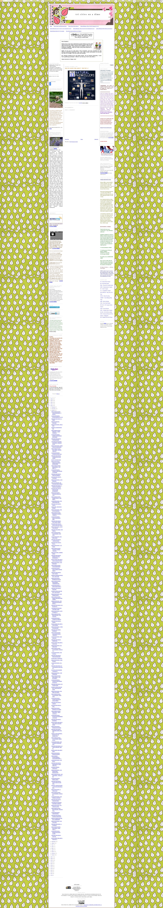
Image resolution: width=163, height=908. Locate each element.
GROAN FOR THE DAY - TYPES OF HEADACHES (57, 627)
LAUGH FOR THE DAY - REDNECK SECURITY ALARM (55, 832)
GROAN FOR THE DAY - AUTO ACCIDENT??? (56, 612)
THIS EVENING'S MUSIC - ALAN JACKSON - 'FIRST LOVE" (56, 695)
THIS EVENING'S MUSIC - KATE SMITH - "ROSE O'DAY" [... (56, 828)
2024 (52, 402)
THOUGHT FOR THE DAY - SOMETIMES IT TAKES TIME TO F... (56, 764)
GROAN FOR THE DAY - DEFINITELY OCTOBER (56, 709)
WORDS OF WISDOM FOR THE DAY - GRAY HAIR (57, 576)
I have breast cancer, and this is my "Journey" (73, 31)
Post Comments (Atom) (74, 141)
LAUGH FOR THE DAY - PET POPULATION (56, 537)
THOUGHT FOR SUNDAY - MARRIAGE (56, 630)
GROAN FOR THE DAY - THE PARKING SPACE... (56, 595)
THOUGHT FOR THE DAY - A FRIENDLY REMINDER (56, 486)
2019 (52, 860)
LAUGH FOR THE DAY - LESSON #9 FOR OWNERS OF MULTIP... (56, 681)
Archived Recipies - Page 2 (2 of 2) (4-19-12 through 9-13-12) (83, 28)
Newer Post (67, 139)
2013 (52, 870)
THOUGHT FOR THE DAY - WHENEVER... (56, 640)
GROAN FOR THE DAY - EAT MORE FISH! (56, 646)
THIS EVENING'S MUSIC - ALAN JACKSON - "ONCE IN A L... (56, 650)
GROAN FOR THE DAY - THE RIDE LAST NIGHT (56, 692)
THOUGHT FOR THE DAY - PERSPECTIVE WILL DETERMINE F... (56, 557)
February (53, 853)
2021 (52, 856)
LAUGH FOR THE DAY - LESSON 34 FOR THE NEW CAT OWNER (56, 471)
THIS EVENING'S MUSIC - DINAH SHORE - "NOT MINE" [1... (56, 467)
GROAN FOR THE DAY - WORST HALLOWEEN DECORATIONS (55, 463)
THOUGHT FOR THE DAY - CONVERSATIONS (56, 439)
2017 (52, 863)
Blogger (58, 393)
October (53, 410)
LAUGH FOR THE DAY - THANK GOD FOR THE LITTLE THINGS (56, 699)
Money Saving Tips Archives (73, 26)
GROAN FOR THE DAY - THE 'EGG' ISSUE (56, 822)
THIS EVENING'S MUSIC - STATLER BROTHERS (56, 566)
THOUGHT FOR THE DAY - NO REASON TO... (56, 606)
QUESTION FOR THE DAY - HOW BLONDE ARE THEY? (56, 524)
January (53, 854)
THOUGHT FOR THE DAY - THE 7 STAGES (56, 573)
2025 (52, 400)
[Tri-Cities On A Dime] (50, 85)
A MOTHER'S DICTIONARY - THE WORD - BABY (56, 609)
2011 (52, 873)
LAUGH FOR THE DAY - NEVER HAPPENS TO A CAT (57, 416)
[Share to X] (85, 103)
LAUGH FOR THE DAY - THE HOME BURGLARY (56, 502)
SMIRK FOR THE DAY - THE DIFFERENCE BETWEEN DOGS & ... (56, 602)
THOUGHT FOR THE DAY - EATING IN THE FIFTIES (56, 816)
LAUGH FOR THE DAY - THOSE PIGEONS (55, 813)
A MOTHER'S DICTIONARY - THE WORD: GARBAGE (56, 803)
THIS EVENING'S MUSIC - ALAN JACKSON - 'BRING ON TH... (56, 739)
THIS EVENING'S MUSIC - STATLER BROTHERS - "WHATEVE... (56, 634)
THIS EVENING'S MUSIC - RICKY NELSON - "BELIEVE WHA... (57, 809)
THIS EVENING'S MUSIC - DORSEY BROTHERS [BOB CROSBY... (56, 598)
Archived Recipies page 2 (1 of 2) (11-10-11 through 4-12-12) (60, 28)
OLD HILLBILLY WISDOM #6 (56, 658)
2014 (52, 868)
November (53, 408)
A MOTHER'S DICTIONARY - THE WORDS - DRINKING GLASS (56, 443)
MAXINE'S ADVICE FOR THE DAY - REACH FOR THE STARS (56, 688)
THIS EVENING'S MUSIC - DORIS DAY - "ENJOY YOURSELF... (56, 432)
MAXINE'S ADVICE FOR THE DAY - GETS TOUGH (56, 592)
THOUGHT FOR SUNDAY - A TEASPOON (56, 825)
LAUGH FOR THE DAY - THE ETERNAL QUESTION (56, 797)
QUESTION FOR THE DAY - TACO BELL (56, 477)
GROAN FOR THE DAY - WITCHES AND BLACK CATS (56, 494)
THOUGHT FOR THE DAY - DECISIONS (56, 720)
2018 (52, 861)
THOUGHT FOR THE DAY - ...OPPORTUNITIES (56, 540)
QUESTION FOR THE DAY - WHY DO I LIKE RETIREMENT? (56, 490)
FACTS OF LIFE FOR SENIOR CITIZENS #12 (56, 670)
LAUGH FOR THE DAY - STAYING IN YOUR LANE (56, 453)
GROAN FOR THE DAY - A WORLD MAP (56, 790)
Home (51, 26)
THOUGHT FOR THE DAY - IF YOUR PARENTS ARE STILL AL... (57, 667)
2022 (52, 405)
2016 (52, 865)
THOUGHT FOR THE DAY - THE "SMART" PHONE (56, 521)
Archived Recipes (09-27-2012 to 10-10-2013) (104, 28)
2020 (52, 858)
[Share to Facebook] (86, 103)
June (52, 846)
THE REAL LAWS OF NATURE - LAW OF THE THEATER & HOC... (56, 787)
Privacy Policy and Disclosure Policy (60, 26)
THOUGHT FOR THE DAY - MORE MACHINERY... (56, 474)
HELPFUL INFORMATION (56, 460)
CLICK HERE (53, 301)
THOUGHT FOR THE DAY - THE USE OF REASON (56, 656)
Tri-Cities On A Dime (52, 81)
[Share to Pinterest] (87, 103)
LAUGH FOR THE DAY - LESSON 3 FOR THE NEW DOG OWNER (56, 436)
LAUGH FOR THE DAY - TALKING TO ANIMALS (56, 619)
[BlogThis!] (84, 103)
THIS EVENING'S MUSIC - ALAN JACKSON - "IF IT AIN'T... (56, 534)
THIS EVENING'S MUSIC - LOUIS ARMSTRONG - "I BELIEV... (56, 413)
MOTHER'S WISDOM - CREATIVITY (55, 768)
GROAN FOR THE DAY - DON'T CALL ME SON (56, 527)
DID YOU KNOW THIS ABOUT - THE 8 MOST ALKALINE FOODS (57, 723)
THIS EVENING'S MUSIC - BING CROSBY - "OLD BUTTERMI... (56, 677)
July (52, 844)
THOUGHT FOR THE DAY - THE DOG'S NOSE (56, 800)
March (53, 851)
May (52, 848)
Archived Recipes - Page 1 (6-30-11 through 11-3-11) (89, 26)
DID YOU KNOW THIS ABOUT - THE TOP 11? (57, 839)
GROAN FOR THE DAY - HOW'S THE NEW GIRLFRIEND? (57, 446)
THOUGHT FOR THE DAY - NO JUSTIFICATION (56, 685)
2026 (52, 399)
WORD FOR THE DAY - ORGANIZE (55, 422)
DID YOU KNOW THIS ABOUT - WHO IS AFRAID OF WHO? (57, 560)
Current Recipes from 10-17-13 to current (57, 31)
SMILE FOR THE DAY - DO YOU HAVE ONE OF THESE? (56, 483)
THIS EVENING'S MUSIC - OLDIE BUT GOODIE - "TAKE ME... (56, 549)
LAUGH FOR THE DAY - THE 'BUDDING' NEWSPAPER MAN (56, 743)
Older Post (96, 139)
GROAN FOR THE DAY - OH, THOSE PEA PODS (56, 806)
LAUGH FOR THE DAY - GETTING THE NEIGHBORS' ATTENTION (57, 716)
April (53, 849)
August (53, 843)
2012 (52, 871)
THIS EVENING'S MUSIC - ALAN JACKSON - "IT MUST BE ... (56, 794)
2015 (52, 866)
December (53, 407)
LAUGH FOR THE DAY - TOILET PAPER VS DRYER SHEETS (56, 569)
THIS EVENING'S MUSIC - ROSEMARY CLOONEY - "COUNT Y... (56, 514)
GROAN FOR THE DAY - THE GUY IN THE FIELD (56, 510)
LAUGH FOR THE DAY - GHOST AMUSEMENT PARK (55, 518)
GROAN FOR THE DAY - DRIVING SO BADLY (55, 754)
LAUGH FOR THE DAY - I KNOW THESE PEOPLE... (56, 586)
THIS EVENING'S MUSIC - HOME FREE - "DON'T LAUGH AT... (56, 712)
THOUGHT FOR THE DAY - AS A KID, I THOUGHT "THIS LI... (56, 747)
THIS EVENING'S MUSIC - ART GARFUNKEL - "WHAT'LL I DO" (57, 775)
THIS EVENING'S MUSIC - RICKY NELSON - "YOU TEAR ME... (56, 615)
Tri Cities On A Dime (88, 14)
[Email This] (82, 103)
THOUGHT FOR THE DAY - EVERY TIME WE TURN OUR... (56, 782)
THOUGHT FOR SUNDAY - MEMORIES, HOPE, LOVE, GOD (56, 731)
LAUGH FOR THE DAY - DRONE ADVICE (55, 779)
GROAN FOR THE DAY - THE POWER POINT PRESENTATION (56, 771)
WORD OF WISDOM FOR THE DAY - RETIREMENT (56, 819)
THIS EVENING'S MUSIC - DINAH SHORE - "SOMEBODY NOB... (56, 582)
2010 (52, 875)
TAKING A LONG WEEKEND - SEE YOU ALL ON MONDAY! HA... (56, 735)
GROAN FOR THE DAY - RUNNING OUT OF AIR (56, 579)
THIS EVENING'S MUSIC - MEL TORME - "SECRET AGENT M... (56, 450)
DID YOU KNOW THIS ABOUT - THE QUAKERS (57, 624)
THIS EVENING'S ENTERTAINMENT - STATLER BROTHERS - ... (56, 757)
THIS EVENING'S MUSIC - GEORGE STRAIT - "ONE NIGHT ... (56, 498)
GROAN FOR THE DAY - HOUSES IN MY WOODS (56, 727)
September (54, 841)
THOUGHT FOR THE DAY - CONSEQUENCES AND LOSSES (56, 457)
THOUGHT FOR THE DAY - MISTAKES (56, 589)
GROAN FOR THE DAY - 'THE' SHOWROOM (56, 673)
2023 (52, 403)
